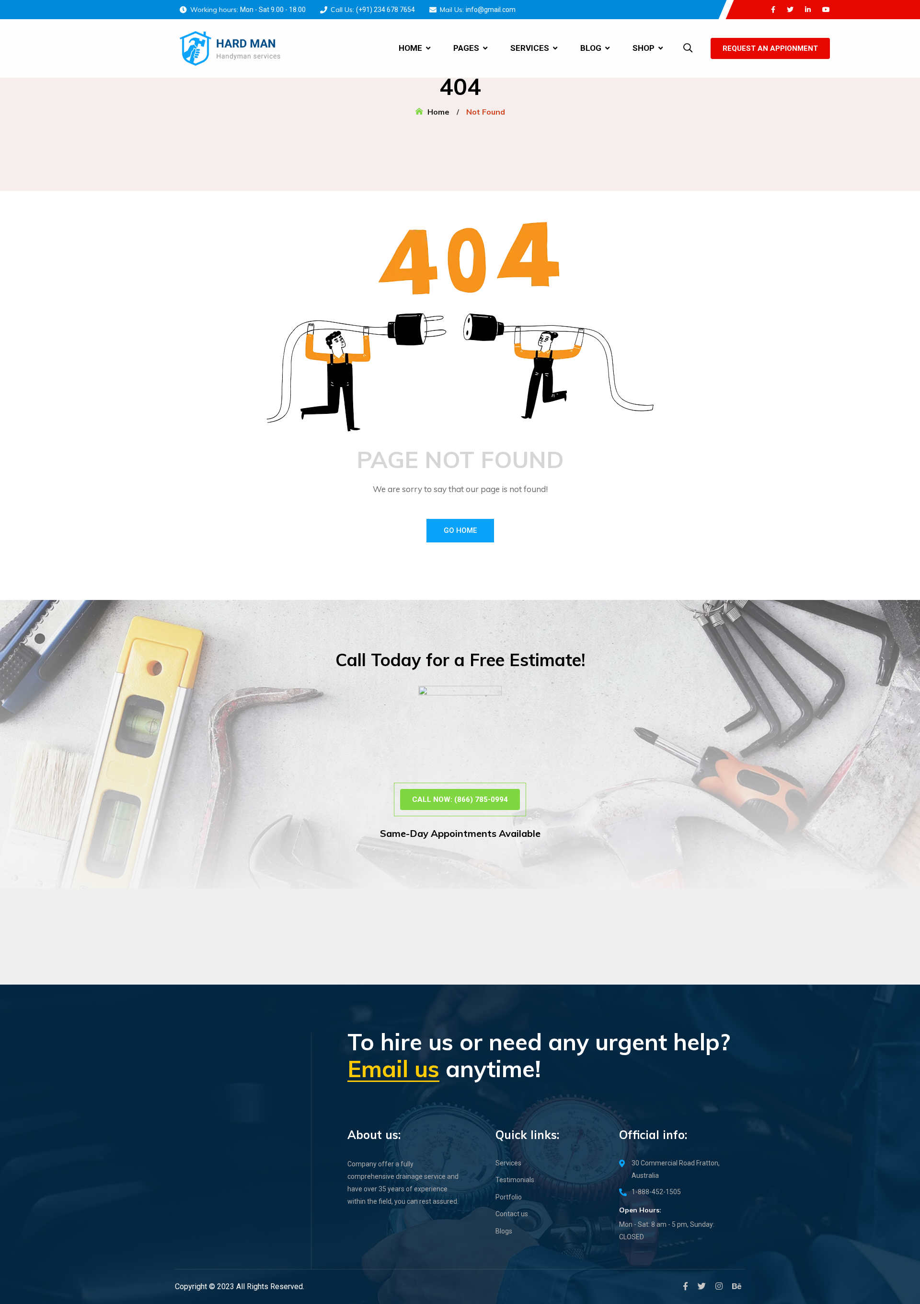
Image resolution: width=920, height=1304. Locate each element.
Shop (643, 48)
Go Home (460, 530)
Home (410, 48)
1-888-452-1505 (656, 1192)
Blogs (503, 1231)
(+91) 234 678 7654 (385, 9)
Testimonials (514, 1180)
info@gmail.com (491, 9)
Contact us (511, 1214)
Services (529, 48)
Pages (466, 48)
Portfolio (508, 1197)
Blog (590, 48)
